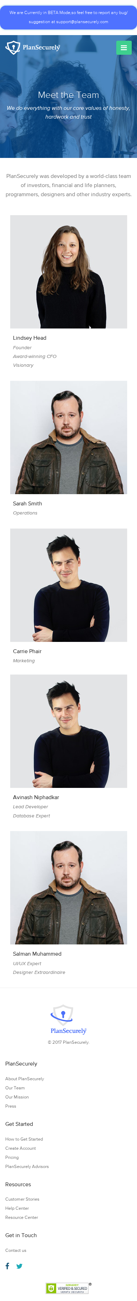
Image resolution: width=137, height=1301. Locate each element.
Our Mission (17, 1097)
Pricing (12, 1157)
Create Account (20, 1148)
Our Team (15, 1088)
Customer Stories (22, 1199)
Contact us (15, 1250)
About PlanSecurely (24, 1079)
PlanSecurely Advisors (27, 1166)
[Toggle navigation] (124, 48)
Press (10, 1106)
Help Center (17, 1208)
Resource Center (21, 1217)
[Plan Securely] (32, 48)
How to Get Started (24, 1139)
